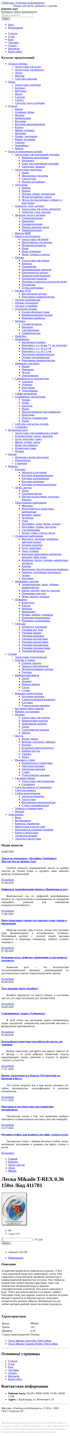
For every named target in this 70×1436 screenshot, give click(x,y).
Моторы (19, 75)
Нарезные (27, 327)
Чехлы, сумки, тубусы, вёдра (38, 532)
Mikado (12, 1170)
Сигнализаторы (31, 529)
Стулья (26, 690)
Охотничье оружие (26, 308)
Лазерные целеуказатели (36, 275)
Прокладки (28, 414)
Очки (25, 520)
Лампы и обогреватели (35, 666)
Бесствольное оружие (34, 293)
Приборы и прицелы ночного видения (44, 281)
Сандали (20, 97)
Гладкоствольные (32, 324)
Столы (25, 687)
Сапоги (19, 100)
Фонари (19, 451)
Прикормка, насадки (27, 581)
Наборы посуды (31, 750)
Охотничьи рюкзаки (33, 769)
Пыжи (25, 420)
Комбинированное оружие (37, 315)
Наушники (28, 160)
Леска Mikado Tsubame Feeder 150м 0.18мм (33, 1343)
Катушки (20, 469)
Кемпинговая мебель (27, 675)
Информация (15, 1257)
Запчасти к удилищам (34, 626)
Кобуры (26, 187)
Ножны (26, 190)
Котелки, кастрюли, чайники (38, 741)
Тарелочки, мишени (33, 166)
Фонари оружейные (33, 181)
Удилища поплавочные (35, 644)
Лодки (18, 72)
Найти (6, 18)
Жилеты (19, 115)
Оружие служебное (26, 305)
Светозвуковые (30, 330)
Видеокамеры (23, 820)
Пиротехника (23, 460)
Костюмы (20, 121)
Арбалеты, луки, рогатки (29, 206)
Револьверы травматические (38, 296)
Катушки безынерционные (37, 475)
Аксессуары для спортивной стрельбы (37, 154)
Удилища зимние (31, 632)
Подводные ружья (25, 448)
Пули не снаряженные (35, 417)
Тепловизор (28, 284)
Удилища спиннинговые (36, 648)
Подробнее (7, 879)
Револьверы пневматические (38, 360)
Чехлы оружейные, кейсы (37, 196)
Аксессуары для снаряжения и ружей (36, 433)
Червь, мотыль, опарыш (35, 596)
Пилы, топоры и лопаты (36, 254)
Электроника (15, 814)
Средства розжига (25, 790)
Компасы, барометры (27, 823)
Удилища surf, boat (32, 629)
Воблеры (27, 608)
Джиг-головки (30, 551)
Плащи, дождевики (26, 136)
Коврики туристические (29, 693)
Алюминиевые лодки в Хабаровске (23, 1013)
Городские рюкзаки (33, 766)
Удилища (20, 623)
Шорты (19, 148)
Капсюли (27, 405)
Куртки (19, 127)
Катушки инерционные (35, 478)
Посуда (19, 735)
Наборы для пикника (27, 711)
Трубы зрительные (32, 287)
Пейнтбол (21, 336)
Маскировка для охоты (35, 175)
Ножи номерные (31, 251)
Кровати (27, 681)
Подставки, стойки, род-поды (39, 526)
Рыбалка (13, 466)
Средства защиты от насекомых (33, 787)
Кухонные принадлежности (38, 747)
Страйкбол (21, 427)
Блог (11, 39)
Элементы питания (26, 835)
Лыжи (25, 172)
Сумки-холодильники (27, 793)
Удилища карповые (33, 635)
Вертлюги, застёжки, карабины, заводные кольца (40, 540)
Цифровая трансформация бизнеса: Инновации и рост (34, 889)
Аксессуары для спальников (38, 781)
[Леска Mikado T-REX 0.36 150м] (14, 1224)
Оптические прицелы (34, 278)
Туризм (12, 654)
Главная (12, 33)
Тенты (25, 726)
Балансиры (28, 602)
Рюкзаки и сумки (25, 760)
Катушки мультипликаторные (39, 484)
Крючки (26, 566)
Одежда (12, 106)
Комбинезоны (23, 118)
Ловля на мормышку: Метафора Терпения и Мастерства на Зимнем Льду (28, 860)
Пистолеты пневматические (38, 354)
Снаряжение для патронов (30, 396)
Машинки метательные (35, 157)
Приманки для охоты (27, 363)
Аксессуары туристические (31, 657)
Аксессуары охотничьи (28, 169)
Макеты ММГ (23, 233)
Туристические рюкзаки (36, 775)
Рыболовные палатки (34, 723)
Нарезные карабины (33, 318)
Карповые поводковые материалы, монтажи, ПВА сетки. (42, 556)
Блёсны (26, 605)
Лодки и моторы (17, 63)
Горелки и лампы (25, 660)
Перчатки (20, 133)
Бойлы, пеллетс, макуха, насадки (41, 590)
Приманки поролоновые (36, 617)
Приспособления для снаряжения (41, 411)
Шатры (26, 732)
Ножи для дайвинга (26, 445)
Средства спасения (26, 78)
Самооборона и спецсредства (32, 378)
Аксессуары (29, 799)
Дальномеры (29, 266)
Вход (11, 24)
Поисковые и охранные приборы (34, 829)
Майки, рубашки (24, 130)
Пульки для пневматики (36, 357)
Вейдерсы (21, 90)
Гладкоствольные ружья (35, 311)
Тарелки (26, 753)
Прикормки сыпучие (34, 593)
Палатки (20, 714)
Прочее (12, 454)
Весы (18, 817)
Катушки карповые (33, 481)
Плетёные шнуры (32, 493)
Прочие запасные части (35, 227)
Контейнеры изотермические (39, 802)
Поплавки (27, 578)
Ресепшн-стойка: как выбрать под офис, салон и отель (34, 1134)
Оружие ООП (23, 290)
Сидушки (27, 702)
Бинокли (27, 263)
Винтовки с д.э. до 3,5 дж (36, 348)
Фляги (25, 757)
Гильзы (26, 399)
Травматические (31, 333)
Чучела (26, 372)
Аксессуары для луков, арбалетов (41, 209)
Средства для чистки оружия (31, 423)
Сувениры (21, 463)
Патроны (20, 321)
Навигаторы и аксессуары (30, 826)
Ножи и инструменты (27, 236)
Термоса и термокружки (29, 808)
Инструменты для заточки (37, 242)
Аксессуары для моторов (29, 69)
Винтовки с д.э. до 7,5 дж (36, 351)
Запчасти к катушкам (34, 472)
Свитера (20, 142)
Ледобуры (27, 517)
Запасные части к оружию (30, 215)
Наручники (28, 387)
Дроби (25, 402)
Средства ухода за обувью (30, 103)
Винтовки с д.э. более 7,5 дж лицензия (44, 345)
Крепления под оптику (35, 272)
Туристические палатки (35, 729)
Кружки (26, 744)
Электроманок (30, 375)
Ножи (25, 248)
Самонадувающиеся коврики (38, 699)
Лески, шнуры (23, 487)
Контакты (14, 48)
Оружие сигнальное (26, 302)
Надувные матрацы (33, 696)
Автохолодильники (33, 796)
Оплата (12, 45)
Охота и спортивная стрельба (25, 151)
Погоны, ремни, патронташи (38, 193)
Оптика (19, 257)
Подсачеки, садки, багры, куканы (41, 523)
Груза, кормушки (31, 548)
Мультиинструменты (34, 245)
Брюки (19, 109)
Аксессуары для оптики (35, 260)
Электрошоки (30, 390)
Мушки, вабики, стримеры (37, 614)
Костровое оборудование (29, 708)
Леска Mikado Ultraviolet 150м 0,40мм (29, 1340)
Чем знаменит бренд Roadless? (19, 988)
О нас (11, 36)
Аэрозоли (27, 381)
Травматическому (32, 230)
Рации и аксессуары (26, 832)
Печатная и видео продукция (32, 457)
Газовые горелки (31, 663)
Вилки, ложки (30, 738)
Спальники (28, 784)
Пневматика (22, 339)
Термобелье (21, 145)
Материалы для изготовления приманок (45, 569)
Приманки (28, 369)
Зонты (25, 678)
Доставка (13, 42)
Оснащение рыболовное (29, 536)
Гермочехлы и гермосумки (37, 763)
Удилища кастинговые (35, 638)
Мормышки (28, 611)
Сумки (26, 772)
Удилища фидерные (33, 651)
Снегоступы (29, 178)
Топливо (27, 672)
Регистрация (15, 27)
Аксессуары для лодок (28, 66)
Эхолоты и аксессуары (28, 838)
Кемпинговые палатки (35, 720)
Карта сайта (15, 51)
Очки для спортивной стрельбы (40, 163)
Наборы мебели (31, 684)
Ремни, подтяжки (25, 139)
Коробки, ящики (31, 514)
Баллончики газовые (34, 342)
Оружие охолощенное (27, 299)
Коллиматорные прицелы (36, 269)
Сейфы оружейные (26, 393)
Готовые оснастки (32, 545)
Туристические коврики (36, 705)
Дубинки (27, 384)
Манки (26, 366)
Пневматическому (32, 224)
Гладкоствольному (32, 218)
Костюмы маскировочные (30, 124)
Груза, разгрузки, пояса (28, 439)
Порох (25, 408)
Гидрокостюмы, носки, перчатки (34, 436)
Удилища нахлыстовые (35, 641)
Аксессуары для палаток (36, 717)
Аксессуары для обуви (28, 84)
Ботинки (20, 87)
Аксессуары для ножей (35, 239)
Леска (25, 490)
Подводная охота (18, 430)
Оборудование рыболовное (31, 502)
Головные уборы (24, 112)
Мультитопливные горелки (37, 669)
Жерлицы (27, 505)
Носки (18, 94)
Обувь (11, 81)
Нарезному (28, 221)
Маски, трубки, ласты (27, 442)
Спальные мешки (25, 778)
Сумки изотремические (35, 805)
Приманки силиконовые (36, 620)
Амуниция (21, 184)
